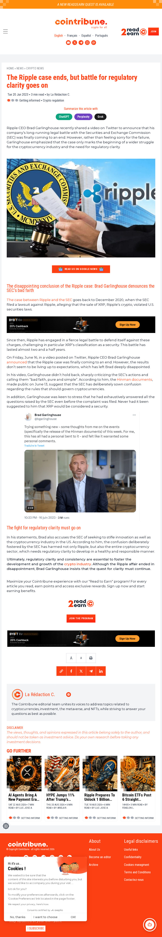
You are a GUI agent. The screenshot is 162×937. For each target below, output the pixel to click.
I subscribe (35, 928)
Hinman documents (134, 379)
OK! (73, 917)
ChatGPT (64, 116)
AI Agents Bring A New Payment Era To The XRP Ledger (23, 797)
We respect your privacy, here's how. (28, 904)
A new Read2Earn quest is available (78, 4)
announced (17, 362)
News (20, 68)
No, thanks (17, 917)
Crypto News (35, 68)
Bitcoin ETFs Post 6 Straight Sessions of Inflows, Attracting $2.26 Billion (137, 797)
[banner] (81, 324)
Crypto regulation (53, 100)
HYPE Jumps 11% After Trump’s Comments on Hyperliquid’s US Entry (60, 797)
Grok (100, 116)
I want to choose (45, 917)
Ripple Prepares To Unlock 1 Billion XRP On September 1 (99, 797)
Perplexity (83, 116)
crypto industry (77, 564)
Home (10, 68)
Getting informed (29, 100)
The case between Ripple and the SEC (39, 300)
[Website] (69, 694)
